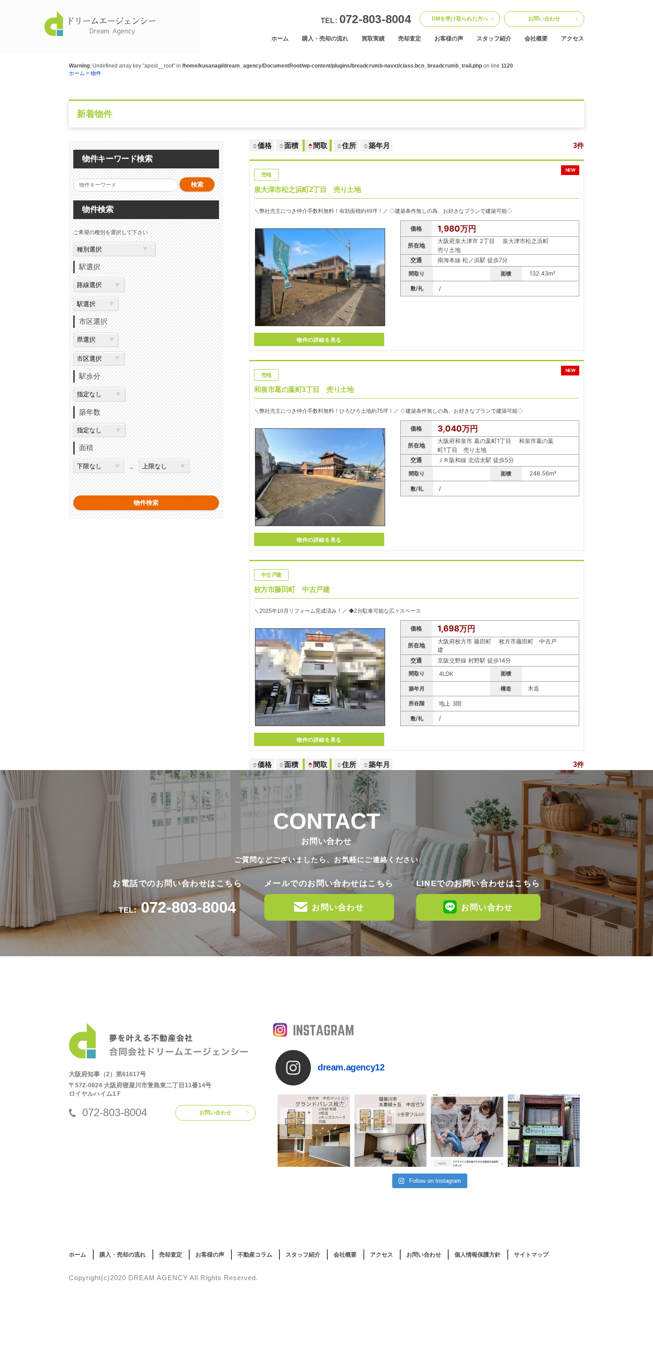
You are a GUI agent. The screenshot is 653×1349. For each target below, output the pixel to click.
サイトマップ (531, 1254)
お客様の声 (448, 38)
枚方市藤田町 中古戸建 (292, 589)
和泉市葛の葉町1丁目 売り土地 (414, 389)
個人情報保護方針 (477, 1254)
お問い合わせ (544, 19)
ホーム (280, 38)
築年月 (379, 145)
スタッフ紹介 (494, 38)
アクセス (572, 38)
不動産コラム (255, 1254)
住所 (349, 145)
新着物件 (94, 114)
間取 (320, 145)
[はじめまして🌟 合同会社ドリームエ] (544, 1130)
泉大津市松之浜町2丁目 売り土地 (414, 189)
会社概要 (536, 38)
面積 (291, 145)
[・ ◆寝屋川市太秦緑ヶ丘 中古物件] (390, 1130)
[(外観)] (320, 729)
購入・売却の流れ (325, 38)
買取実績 (373, 38)
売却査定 (409, 38)
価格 (265, 145)
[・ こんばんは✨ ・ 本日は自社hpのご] (467, 1130)
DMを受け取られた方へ (460, 19)
